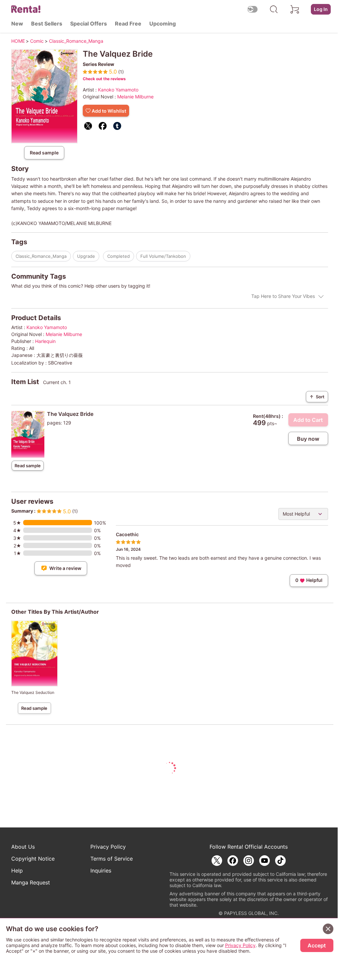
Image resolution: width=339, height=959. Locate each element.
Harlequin (45, 341)
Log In (321, 9)
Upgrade (86, 256)
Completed (118, 256)
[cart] (295, 9)
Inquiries (100, 870)
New (17, 23)
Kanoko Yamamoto (118, 89)
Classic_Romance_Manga (41, 256)
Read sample (44, 152)
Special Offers (88, 23)
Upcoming (162, 23)
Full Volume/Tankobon (163, 256)
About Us (23, 846)
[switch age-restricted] (252, 9)
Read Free (128, 23)
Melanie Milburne (135, 96)
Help (17, 870)
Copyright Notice (33, 858)
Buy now (308, 438)
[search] (273, 9)
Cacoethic (127, 534)
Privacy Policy (108, 846)
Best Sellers (46, 23)
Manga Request (30, 882)
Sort (317, 396)
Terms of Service (111, 858)
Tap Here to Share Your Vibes (283, 296)
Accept (317, 945)
